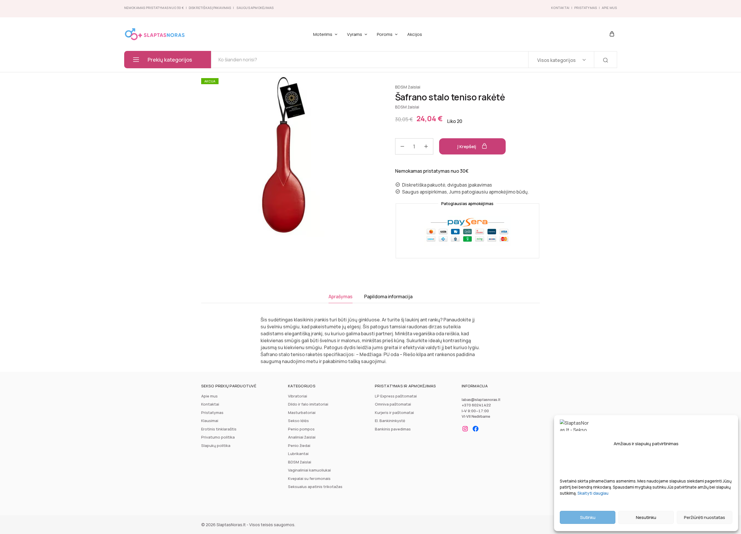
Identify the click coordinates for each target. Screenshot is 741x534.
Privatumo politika (218, 437)
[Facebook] (475, 428)
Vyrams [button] (354, 34)
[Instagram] (465, 428)
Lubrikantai (298, 453)
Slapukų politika (215, 445)
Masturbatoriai (302, 412)
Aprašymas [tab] (341, 296)
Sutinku (587, 517)
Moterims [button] (322, 34)
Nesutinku (646, 517)
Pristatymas (585, 7)
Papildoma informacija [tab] (388, 296)
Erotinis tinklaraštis (218, 429)
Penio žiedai (299, 445)
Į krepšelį (467, 146)
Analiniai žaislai (302, 437)
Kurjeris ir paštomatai (394, 412)
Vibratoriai (297, 396)
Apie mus (209, 396)
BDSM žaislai (407, 87)
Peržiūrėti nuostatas (704, 517)
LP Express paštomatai (396, 396)
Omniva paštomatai (393, 404)
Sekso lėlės (298, 420)
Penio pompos (301, 429)
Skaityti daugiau (592, 493)
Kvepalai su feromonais (309, 478)
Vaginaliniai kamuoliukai (309, 470)
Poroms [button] (384, 34)
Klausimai (209, 420)
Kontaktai (560, 7)
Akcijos (414, 34)
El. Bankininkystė (390, 420)
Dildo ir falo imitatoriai (308, 404)
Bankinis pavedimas (393, 429)
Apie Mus (609, 7)
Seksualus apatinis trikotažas (315, 486)
